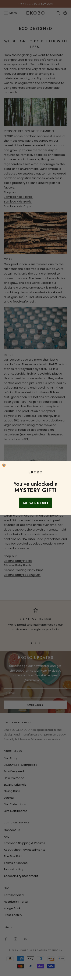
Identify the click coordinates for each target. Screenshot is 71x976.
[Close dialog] (3, 465)
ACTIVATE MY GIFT (35, 503)
